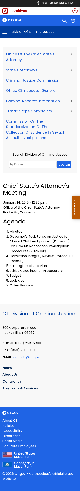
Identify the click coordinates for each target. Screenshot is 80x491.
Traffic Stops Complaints (29, 111)
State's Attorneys (21, 70)
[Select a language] (73, 20)
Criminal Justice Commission (32, 80)
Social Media (12, 441)
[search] (64, 20)
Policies (8, 425)
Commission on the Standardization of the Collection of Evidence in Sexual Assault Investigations (35, 129)
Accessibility (12, 430)
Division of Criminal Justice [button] (22, 32)
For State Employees (19, 446)
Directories (11, 435)
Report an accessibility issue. (58, 2)
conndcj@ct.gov (26, 357)
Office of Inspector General (31, 90)
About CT (10, 420)
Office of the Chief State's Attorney (30, 57)
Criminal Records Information (33, 100)
